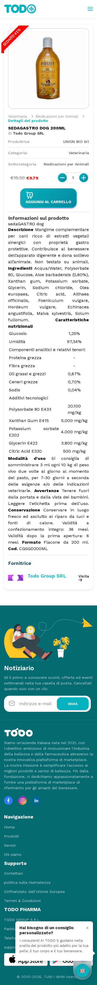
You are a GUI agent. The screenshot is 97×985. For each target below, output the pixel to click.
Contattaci (13, 873)
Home (9, 827)
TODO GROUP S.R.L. (22, 920)
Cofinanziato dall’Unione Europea (34, 891)
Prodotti (11, 836)
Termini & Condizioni (22, 901)
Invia (73, 704)
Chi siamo (13, 854)
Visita (83, 576)
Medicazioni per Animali (57, 116)
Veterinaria (17, 116)
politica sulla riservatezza (27, 882)
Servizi (10, 845)
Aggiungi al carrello (48, 202)
